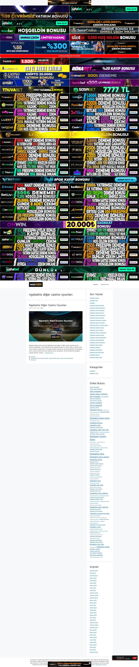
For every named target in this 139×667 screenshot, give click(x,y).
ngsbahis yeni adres (96, 540)
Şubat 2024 (93, 607)
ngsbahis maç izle (95, 491)
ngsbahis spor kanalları (94, 519)
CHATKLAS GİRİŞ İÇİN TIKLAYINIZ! (69, 56)
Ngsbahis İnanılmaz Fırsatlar (98, 320)
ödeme (101, 557)
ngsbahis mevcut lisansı (94, 495)
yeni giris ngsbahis (96, 555)
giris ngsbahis (104, 396)
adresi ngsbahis (94, 387)
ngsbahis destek (93, 442)
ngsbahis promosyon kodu (100, 513)
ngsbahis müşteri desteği (104, 495)
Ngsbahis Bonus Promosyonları (99, 325)
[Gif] (69, 134)
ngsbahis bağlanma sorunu (95, 420)
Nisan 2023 (93, 632)
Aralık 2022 (93, 642)
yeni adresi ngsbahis (96, 553)
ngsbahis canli (95, 425)
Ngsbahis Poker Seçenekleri (98, 337)
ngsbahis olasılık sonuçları (95, 501)
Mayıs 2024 (93, 600)
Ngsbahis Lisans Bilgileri (96, 489)
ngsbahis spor (103, 517)
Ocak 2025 (93, 583)
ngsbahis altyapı (106, 410)
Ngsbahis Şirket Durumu (97, 313)
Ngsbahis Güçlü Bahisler (97, 340)
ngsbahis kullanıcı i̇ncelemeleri (95, 487)
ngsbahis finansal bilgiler (94, 557)
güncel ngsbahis (96, 403)
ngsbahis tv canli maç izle (97, 525)
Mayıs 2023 (93, 630)
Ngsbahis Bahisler (95, 347)
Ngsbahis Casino (94, 432)
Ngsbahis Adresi (96, 410)
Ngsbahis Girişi (96, 460)
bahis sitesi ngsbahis (96, 389)
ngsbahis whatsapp (95, 536)
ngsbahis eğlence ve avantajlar (95, 445)
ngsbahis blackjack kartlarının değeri (39, 358)
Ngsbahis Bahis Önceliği (97, 305)
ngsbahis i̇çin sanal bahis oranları (96, 476)
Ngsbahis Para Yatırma (99, 507)
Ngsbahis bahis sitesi (100, 418)
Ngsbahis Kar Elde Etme (97, 352)
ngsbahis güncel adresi (96, 465)
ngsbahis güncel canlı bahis (95, 467)
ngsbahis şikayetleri (95, 551)
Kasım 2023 (93, 615)
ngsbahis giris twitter (96, 449)
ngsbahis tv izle (95, 527)
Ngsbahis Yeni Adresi (96, 542)
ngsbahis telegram (68, 358)
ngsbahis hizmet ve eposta (95, 473)
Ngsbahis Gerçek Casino (97, 335)
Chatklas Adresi (94, 298)
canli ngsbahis (95, 391)
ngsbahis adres (94, 407)
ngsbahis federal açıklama (94, 447)
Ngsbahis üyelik (103, 547)
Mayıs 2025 (93, 578)
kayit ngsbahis (96, 405)
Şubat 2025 (93, 580)
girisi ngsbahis (95, 396)
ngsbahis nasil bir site (96, 499)
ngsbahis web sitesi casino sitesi (96, 534)
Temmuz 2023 (94, 625)
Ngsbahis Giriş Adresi (99, 457)
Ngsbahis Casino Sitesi (98, 438)
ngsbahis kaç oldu (96, 485)
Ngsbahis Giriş (105, 284)
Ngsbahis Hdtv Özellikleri (97, 310)
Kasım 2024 (93, 585)
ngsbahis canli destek (96, 427)
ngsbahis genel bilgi (104, 447)
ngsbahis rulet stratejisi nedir (95, 515)
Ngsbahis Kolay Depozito (97, 318)
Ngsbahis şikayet (95, 549)
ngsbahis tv (102, 521)
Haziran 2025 (94, 575)
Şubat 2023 (93, 637)
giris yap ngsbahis (95, 398)
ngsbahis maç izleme (99, 493)
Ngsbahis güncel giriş (95, 469)
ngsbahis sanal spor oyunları (95, 517)
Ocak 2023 (93, 640)
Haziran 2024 (94, 598)
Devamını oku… (49, 353)
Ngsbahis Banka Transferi (97, 323)
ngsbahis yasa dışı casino (94, 538)
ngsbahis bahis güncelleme (95, 415)
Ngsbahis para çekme (95, 509)
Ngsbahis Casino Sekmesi (97, 342)
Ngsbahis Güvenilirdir (96, 350)
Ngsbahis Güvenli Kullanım (97, 315)
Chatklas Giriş (94, 300)
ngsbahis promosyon (96, 511)
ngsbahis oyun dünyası (94, 503)
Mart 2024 (93, 605)
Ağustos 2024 (94, 593)
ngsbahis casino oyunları (97, 434)
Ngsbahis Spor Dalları (96, 345)
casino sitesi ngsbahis (99, 394)
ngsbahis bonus (96, 423)
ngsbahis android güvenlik (95, 412)
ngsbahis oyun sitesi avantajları (95, 505)
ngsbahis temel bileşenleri (94, 521)
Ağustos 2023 (94, 622)
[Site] (34, 97)
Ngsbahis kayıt (95, 481)
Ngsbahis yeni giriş (97, 544)
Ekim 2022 (93, 647)
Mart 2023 (93, 635)
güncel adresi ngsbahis (96, 400)
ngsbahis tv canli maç (94, 523)
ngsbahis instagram (95, 475)
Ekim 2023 (93, 617)
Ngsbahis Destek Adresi (97, 327)
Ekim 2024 (93, 588)
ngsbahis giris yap (94, 451)
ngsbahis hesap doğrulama (95, 471)
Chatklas (92, 303)
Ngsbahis (95, 284)
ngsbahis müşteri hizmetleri (97, 497)
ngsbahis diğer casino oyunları (56, 358)
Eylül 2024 (93, 590)
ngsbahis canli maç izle (99, 430)
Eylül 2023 (93, 620)
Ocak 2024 (93, 610)
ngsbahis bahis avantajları (94, 414)
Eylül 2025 (93, 573)
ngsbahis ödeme (93, 547)
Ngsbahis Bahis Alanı (96, 357)
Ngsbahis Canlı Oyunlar (96, 330)
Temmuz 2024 (94, 595)
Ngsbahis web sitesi (95, 532)
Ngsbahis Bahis (105, 412)
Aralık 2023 (93, 612)
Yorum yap (33, 359)
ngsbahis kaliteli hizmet (94, 478)
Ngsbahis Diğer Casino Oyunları (47, 305)
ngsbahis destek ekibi (101, 442)
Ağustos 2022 (94, 652)
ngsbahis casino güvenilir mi (104, 432)
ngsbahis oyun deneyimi (104, 501)
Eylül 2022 (93, 649)
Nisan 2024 (93, 602)
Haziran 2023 (94, 627)
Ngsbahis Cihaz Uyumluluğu (98, 332)
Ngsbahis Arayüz (95, 355)
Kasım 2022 (93, 644)
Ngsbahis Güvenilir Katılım (97, 308)
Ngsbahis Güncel (94, 462)
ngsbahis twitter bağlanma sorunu (96, 529)
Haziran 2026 (94, 570)
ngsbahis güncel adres (96, 463)
